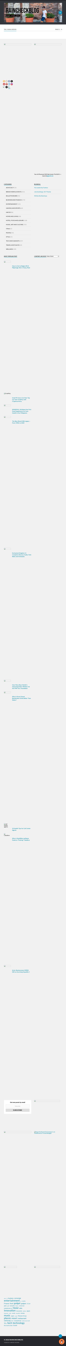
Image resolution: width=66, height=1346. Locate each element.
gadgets (23, 1303)
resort (14, 1318)
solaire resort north (26, 1320)
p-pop (16, 1316)
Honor (16, 1305)
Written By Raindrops (40, 196)
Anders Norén (14, 1342)
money (23, 1313)
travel (15, 1325)
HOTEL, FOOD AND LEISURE (15, 220)
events (24, 1301)
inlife (20, 1308)
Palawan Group (22, 1316)
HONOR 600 (21, 1305)
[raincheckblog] (33, 12)
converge (17, 1298)
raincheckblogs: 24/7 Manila (42, 192)
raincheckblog (16, 1340)
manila (13, 1313)
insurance (19, 1311)
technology (19, 1323)
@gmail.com (50, 176)
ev (20, 1301)
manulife (18, 1313)
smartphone (17, 1320)
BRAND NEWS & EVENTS (13, 192)
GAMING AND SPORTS (13, 208)
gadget (17, 1303)
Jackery (24, 1311)
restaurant (22, 1318)
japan (28, 1311)
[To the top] (60, 1336)
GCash (28, 1303)
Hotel (15, 1308)
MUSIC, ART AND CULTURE (14, 224)
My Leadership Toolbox (41, 187)
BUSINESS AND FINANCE (14, 200)
